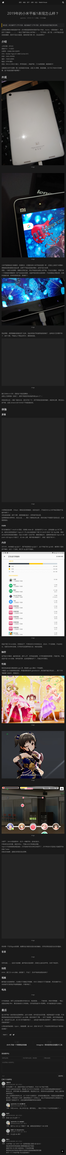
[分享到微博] (10, 1034)
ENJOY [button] (5, 1034)
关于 (28, 2)
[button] (63, 2)
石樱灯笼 (8, 1082)
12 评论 (36, 18)
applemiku (23, 18)
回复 (3, 1087)
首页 (20, 2)
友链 (24, 2)
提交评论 (61, 1076)
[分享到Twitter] (13, 1034)
